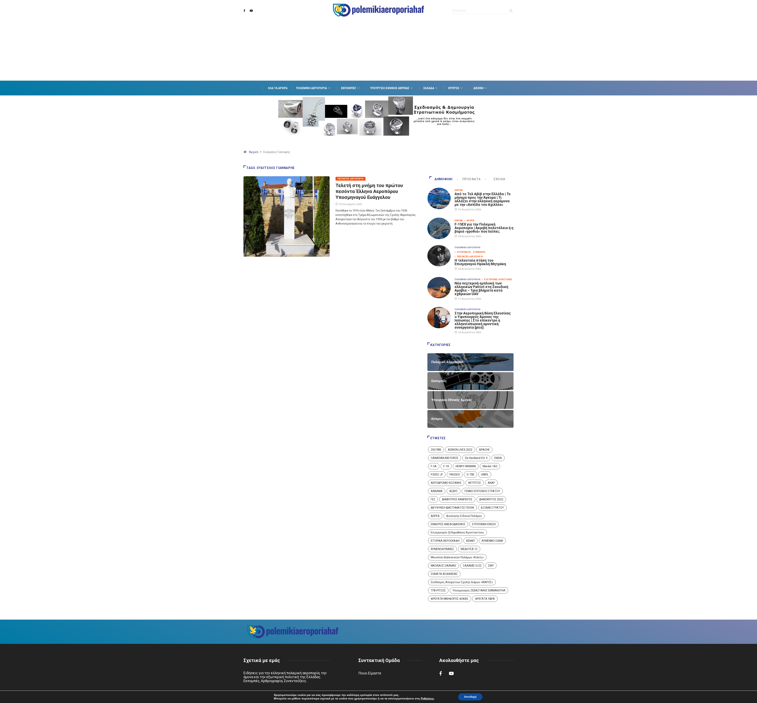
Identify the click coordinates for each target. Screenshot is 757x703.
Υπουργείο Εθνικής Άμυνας (389, 88)
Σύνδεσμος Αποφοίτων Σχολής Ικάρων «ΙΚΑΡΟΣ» (462, 582)
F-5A (434, 466)
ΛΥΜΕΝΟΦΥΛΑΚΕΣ (442, 549)
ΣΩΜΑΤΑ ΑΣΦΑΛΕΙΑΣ (444, 573)
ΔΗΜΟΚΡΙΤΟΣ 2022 (491, 499)
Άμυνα (459, 190)
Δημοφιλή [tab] (443, 179)
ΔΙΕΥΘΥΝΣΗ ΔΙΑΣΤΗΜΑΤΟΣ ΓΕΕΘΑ (452, 507)
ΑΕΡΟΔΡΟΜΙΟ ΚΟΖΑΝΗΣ (446, 482)
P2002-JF (437, 474)
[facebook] (244, 10)
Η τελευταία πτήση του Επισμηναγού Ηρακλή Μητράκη (480, 262)
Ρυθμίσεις (427, 698)
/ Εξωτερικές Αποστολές (497, 279)
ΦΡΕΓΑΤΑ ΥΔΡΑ (485, 598)
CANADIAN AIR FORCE (444, 458)
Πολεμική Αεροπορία (311, 88)
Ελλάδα (428, 88)
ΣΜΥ (491, 565)
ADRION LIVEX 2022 (460, 449)
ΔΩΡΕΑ (435, 515)
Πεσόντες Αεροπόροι (350, 178)
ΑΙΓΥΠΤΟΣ (474, 482)
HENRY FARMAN (466, 466)
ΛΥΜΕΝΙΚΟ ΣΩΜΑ (492, 540)
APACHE (484, 449)
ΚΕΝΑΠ (470, 540)
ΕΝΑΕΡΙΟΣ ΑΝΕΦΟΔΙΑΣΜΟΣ (448, 524)
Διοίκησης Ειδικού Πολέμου (464, 515)
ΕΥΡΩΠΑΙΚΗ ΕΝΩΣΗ (484, 524)
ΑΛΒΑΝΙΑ (437, 491)
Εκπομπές (348, 88)
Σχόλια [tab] (499, 179)
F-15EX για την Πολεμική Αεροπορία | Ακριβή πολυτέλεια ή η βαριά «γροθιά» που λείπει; (484, 227)
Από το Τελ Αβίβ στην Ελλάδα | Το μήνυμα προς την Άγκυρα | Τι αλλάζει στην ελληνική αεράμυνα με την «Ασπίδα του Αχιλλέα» (483, 199)
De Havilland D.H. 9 (476, 458)
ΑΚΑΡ (491, 482)
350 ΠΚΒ (436, 449)
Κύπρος (453, 88)
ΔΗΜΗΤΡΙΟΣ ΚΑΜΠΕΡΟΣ (457, 499)
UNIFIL (485, 474)
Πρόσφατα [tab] (471, 179)
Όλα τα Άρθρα (277, 88)
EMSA (498, 458)
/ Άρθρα (469, 220)
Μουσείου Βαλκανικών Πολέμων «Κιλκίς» (457, 557)
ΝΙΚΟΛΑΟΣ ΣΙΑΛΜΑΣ (443, 565)
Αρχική (253, 152)
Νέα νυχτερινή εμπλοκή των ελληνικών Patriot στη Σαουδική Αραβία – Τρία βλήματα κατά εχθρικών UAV (481, 288)
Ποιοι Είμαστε (369, 673)
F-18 (446, 466)
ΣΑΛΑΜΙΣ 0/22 (472, 565)
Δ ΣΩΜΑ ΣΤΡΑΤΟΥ (492, 507)
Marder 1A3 (490, 466)
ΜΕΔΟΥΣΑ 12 (469, 549)
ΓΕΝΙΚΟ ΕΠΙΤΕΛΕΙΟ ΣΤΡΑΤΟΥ (482, 491)
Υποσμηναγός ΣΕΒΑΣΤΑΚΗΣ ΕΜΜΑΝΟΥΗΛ (478, 590)
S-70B (470, 474)
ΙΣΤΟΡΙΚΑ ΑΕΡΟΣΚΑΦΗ (445, 540)
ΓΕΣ (433, 499)
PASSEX (454, 474)
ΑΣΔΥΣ (453, 491)
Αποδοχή (470, 697)
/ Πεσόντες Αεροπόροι (469, 256)
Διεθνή (478, 88)
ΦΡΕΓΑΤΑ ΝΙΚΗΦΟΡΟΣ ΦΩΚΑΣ (449, 598)
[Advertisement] (378, 55)
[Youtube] (251, 10)
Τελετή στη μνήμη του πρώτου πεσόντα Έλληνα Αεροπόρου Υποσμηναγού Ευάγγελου (369, 191)
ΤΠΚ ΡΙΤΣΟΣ (438, 590)
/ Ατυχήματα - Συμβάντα (470, 252)
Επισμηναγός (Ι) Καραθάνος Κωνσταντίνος (457, 532)
